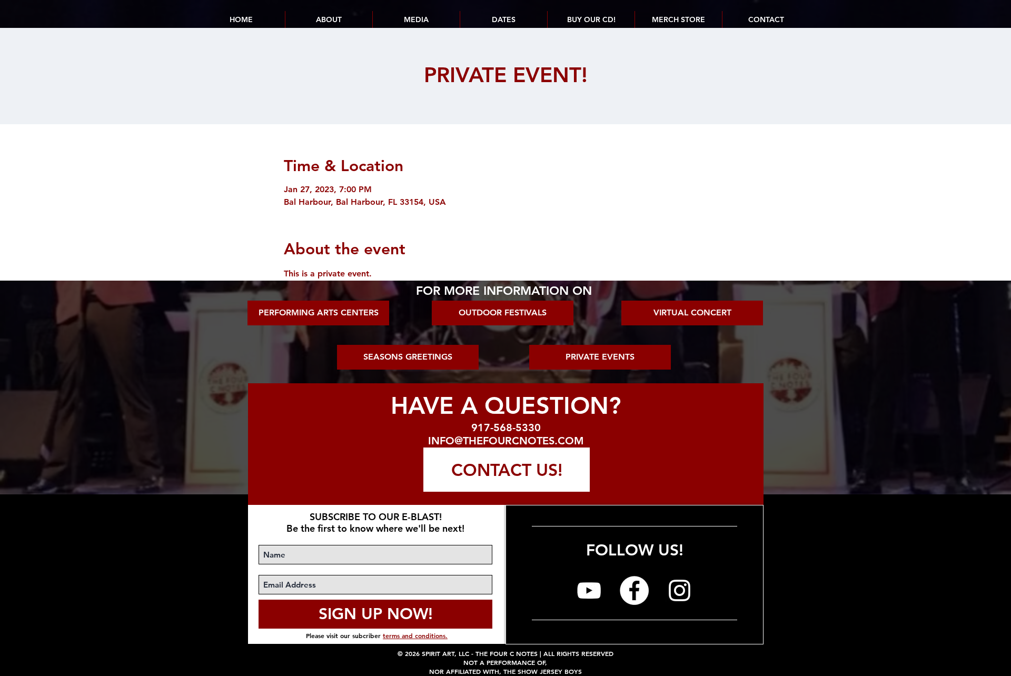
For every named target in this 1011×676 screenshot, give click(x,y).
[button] (503, 19)
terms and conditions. (415, 635)
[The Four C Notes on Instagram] (679, 590)
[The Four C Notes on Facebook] (634, 590)
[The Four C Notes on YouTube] (588, 590)
